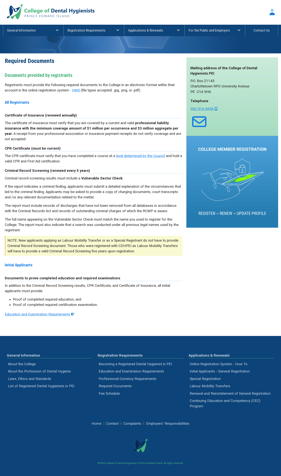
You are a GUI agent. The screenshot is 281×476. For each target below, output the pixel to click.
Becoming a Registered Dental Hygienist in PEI (135, 364)
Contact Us (261, 30)
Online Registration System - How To (219, 364)
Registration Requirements (86, 30)
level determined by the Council (140, 156)
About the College (22, 364)
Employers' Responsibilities (167, 423)
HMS (76, 90)
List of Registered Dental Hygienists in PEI (41, 386)
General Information (21, 30)
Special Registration (205, 379)
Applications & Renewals (145, 30)
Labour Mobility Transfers (210, 386)
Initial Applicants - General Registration (220, 371)
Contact (112, 423)
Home (96, 423)
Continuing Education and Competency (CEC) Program (225, 403)
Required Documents (115, 386)
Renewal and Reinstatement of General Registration (230, 393)
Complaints (132, 423)
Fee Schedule (109, 393)
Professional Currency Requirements (127, 379)
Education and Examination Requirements (37, 314)
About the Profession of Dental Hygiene (39, 371)
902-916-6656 (202, 109)
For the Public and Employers (209, 30)
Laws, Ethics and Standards (29, 379)
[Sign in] (272, 12)
